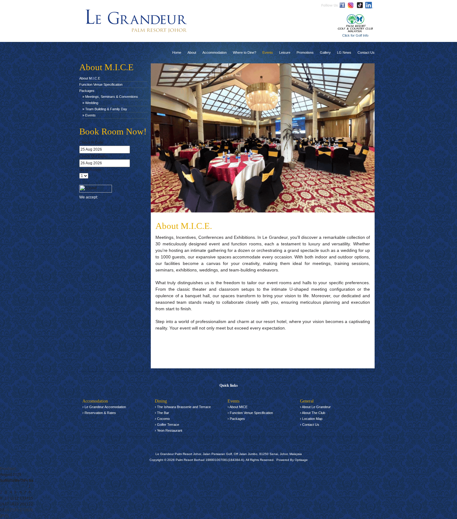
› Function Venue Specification (250, 413)
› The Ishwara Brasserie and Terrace (183, 407)
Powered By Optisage (292, 460)
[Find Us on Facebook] (342, 5)
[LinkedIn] (369, 5)
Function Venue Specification (100, 84)
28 (26, 510)
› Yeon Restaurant (168, 430)
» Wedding (90, 103)
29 (31, 510)
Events (267, 52)
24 (7, 510)
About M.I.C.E (89, 78)
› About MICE (237, 407)
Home (176, 52)
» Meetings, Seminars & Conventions (110, 96)
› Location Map (311, 419)
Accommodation (214, 52)
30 (2, 516)
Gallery (325, 52)
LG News (344, 52)
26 (16, 510)
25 (12, 510)
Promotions (305, 52)
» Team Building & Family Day (104, 109)
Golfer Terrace (168, 424)
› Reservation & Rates (99, 413)
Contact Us (366, 52)
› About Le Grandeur (315, 407)
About (191, 52)
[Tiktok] (360, 5)
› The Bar (162, 413)
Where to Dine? (244, 52)
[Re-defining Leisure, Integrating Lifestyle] (136, 21)
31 (7, 516)
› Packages (236, 419)
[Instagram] (350, 5)
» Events (89, 115)
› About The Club (312, 413)
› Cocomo (162, 419)
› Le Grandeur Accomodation (104, 407)
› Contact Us (309, 424)
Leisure (284, 52)
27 (22, 510)
